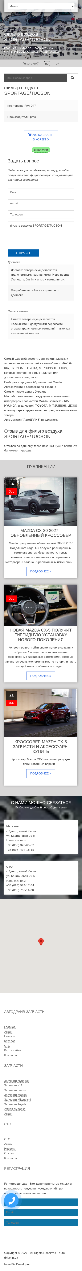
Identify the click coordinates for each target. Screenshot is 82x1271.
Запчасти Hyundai (16, 1080)
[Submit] (72, 78)
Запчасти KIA (44, 48)
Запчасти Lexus (15, 1090)
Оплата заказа (18, 311)
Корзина (32, 63)
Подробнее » (40, 571)
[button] (41, 942)
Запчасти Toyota (15, 1104)
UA (57, 63)
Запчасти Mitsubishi (17, 1099)
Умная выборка (14, 1108)
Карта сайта (12, 1050)
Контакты (10, 1055)
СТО (7, 1045)
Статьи (9, 1153)
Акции (8, 1031)
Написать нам (16, 840)
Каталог (25, 48)
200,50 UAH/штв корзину (43, 137)
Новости (10, 1036)
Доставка (14, 262)
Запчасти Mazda (15, 1094)
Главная (10, 48)
